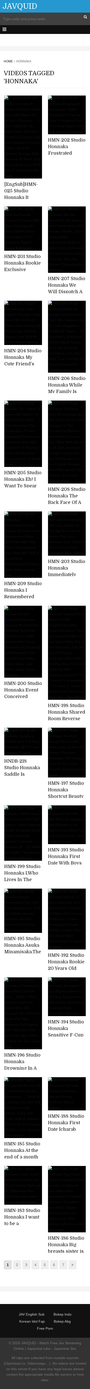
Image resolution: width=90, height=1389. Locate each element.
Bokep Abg (62, 1321)
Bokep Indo (63, 1314)
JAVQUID (19, 6)
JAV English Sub (31, 1314)
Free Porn (45, 1328)
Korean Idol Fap (32, 1321)
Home (8, 61)
